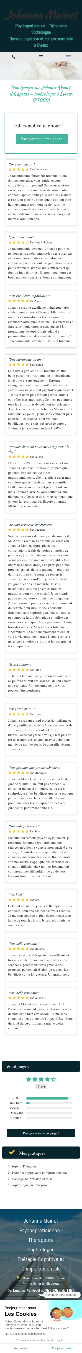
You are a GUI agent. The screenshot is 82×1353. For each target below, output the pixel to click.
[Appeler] (13, 57)
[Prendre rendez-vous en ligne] (41, 57)
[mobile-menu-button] (68, 56)
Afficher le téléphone (44, 1283)
